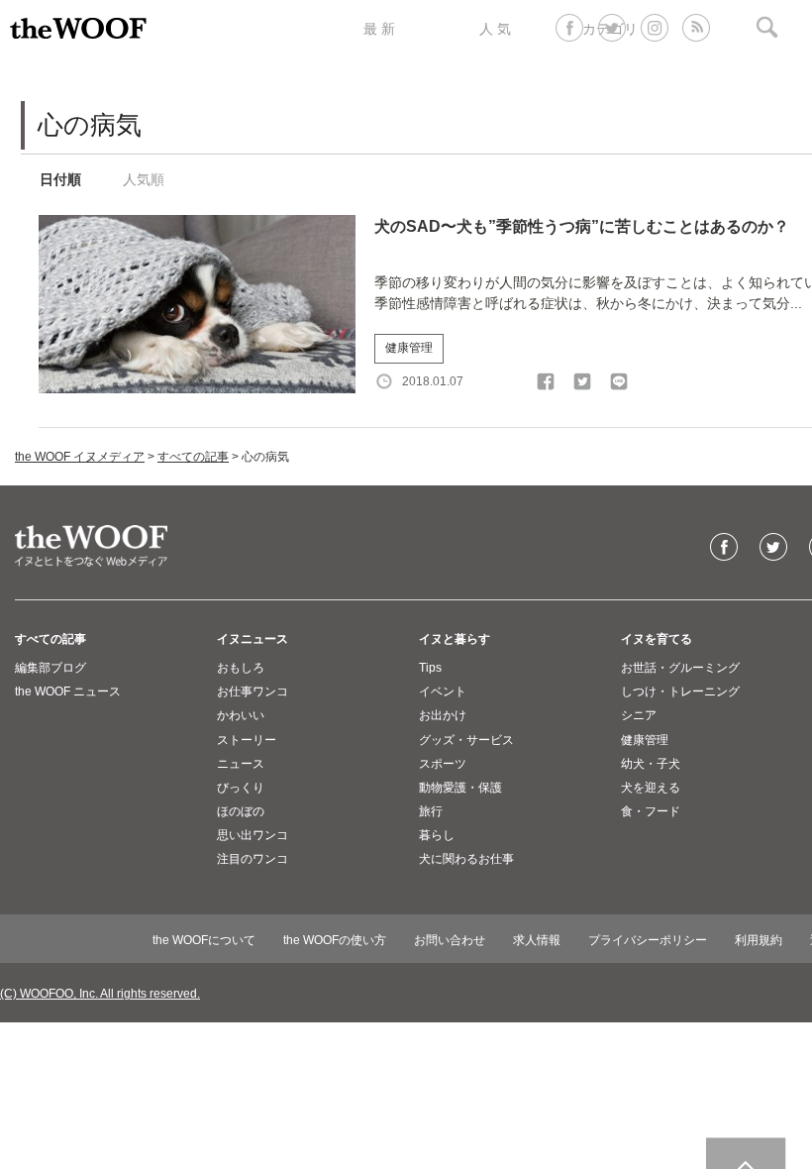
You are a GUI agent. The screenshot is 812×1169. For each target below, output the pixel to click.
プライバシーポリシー (647, 940)
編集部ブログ (50, 668)
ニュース (240, 764)
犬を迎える (650, 788)
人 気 (495, 29)
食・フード (650, 811)
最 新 (379, 29)
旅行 (431, 811)
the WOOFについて (203, 940)
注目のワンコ (252, 859)
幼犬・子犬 (650, 764)
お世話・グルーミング (680, 668)
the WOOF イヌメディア (80, 457)
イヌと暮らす (454, 639)
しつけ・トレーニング (680, 691)
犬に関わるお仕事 (466, 859)
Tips (430, 668)
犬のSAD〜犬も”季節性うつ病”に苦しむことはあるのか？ (581, 226)
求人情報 (536, 940)
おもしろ (240, 668)
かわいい (240, 715)
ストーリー (246, 740)
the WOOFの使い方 (334, 940)
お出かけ (442, 715)
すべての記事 (193, 457)
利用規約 (758, 940)
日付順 (60, 179)
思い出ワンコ (252, 835)
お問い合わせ (449, 940)
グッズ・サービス (466, 740)
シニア (639, 715)
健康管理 (409, 348)
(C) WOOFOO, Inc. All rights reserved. (100, 994)
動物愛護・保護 (460, 788)
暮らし (437, 835)
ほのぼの (240, 811)
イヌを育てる (656, 639)
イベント (442, 691)
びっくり (240, 788)
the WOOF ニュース (68, 691)
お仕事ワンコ (252, 691)
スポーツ (442, 764)
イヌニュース (252, 639)
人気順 (143, 179)
